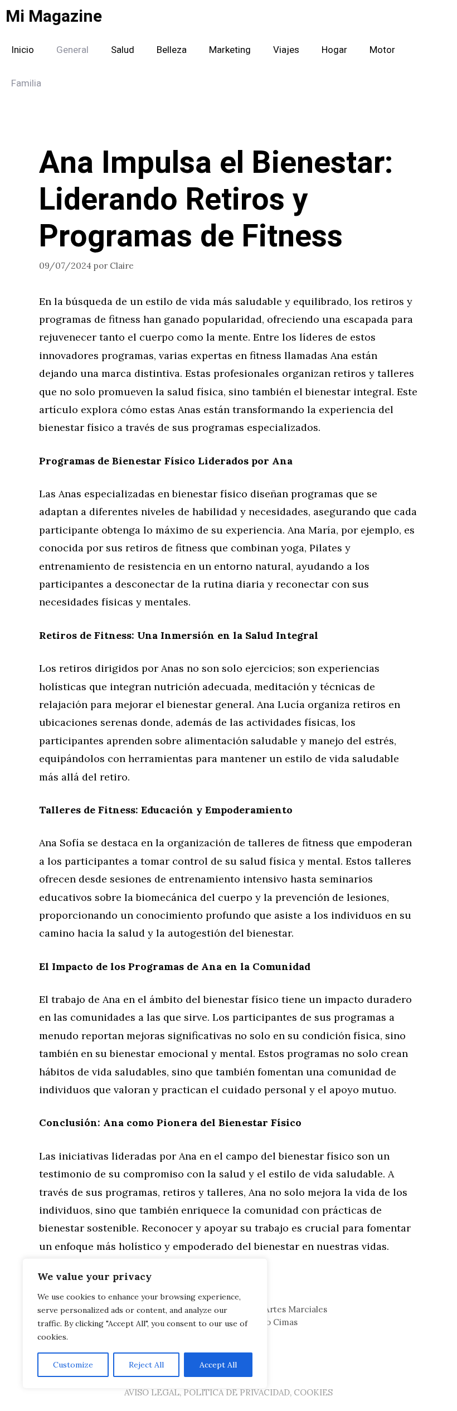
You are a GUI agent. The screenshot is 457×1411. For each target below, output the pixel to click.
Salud (122, 50)
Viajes (286, 50)
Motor (382, 50)
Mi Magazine (54, 16)
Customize (73, 1365)
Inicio (22, 50)
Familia (26, 83)
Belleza (172, 50)
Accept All (218, 1365)
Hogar (334, 50)
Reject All (146, 1365)
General (72, 50)
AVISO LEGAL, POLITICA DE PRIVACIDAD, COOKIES (228, 1392)
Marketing (230, 50)
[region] (145, 1323)
